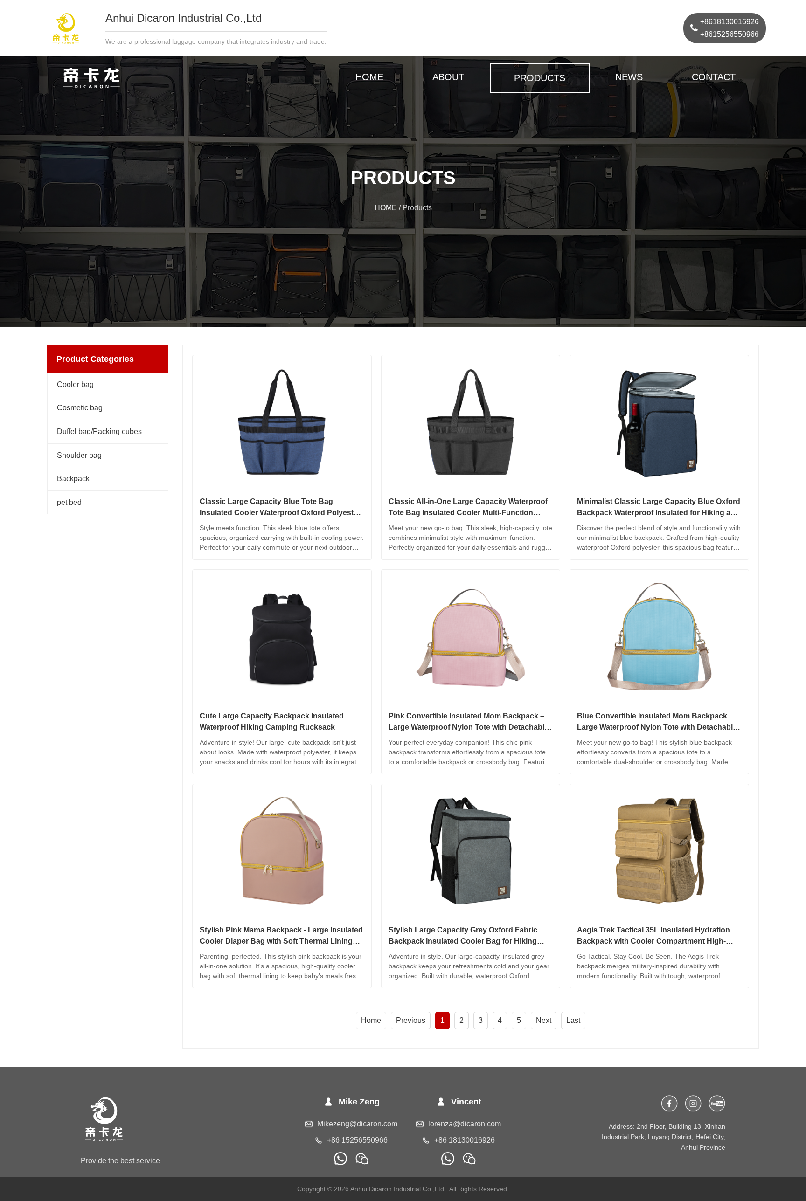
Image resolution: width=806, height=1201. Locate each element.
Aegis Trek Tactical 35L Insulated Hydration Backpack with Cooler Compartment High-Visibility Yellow (653, 941)
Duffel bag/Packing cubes (99, 431)
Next (543, 1020)
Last (573, 1020)
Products (539, 78)
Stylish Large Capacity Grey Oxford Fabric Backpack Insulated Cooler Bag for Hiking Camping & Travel (463, 941)
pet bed (69, 502)
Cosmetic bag (80, 408)
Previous (410, 1020)
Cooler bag (75, 384)
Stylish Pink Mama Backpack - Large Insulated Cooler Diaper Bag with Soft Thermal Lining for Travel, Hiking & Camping (281, 941)
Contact (714, 77)
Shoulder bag (79, 455)
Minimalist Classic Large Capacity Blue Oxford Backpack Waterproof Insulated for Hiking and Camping (658, 512)
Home (371, 1020)
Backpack (73, 479)
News (629, 77)
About (448, 77)
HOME (369, 77)
